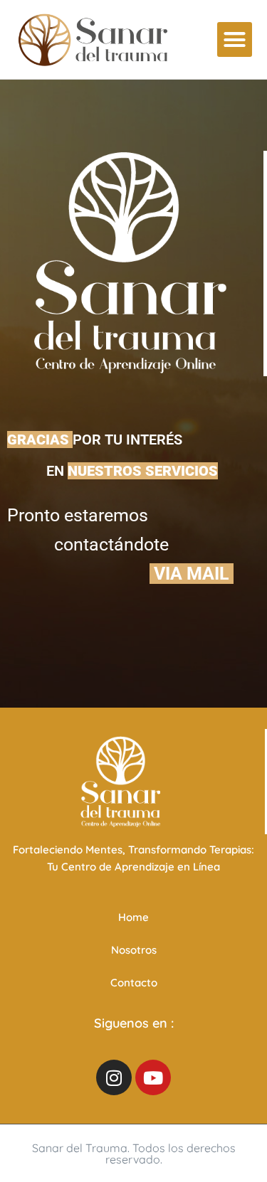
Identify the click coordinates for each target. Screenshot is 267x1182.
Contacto (133, 982)
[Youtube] (153, 1077)
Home (133, 917)
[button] (235, 40)
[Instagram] (114, 1077)
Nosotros (134, 950)
